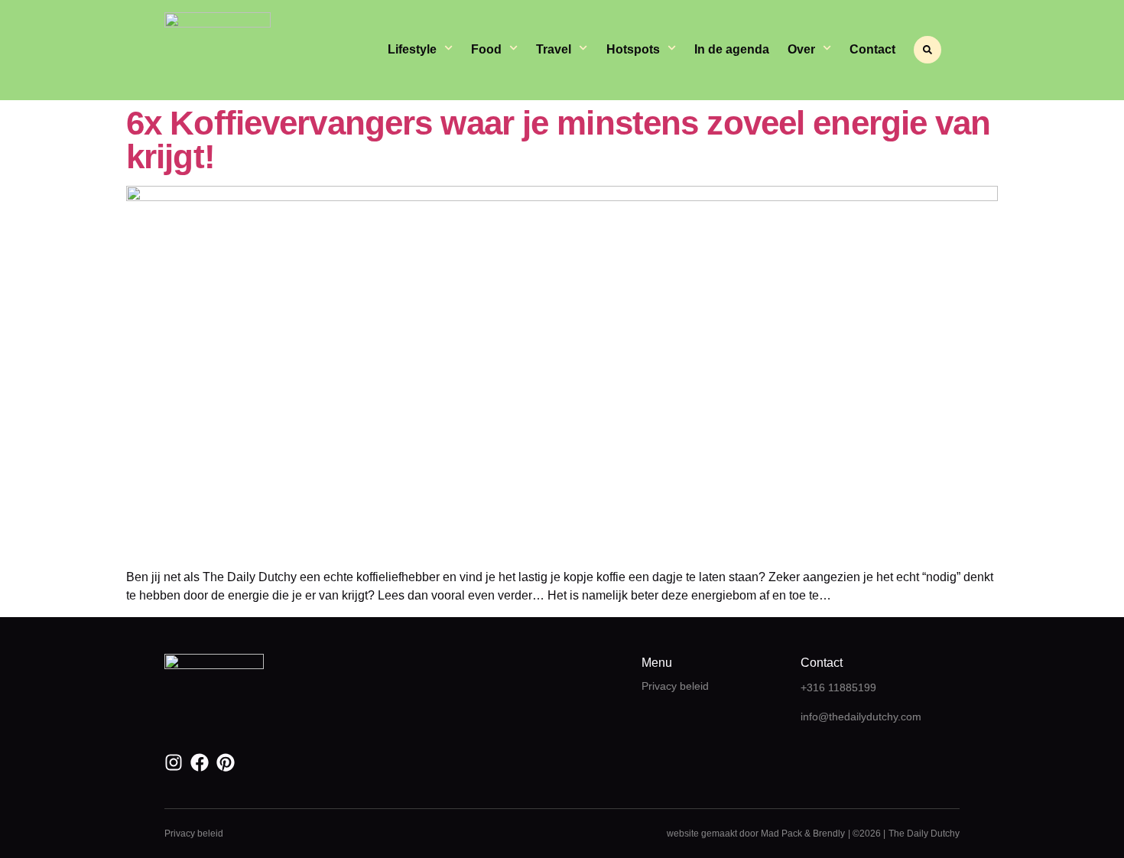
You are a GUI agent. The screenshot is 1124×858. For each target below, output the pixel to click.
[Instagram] (173, 762)
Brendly (829, 833)
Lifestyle (412, 49)
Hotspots (633, 49)
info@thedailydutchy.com (861, 716)
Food (486, 49)
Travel (553, 49)
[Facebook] (199, 762)
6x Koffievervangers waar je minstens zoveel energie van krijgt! (558, 139)
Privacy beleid (675, 686)
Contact (872, 49)
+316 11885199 (838, 687)
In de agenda (731, 49)
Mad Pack (781, 833)
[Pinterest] (225, 762)
